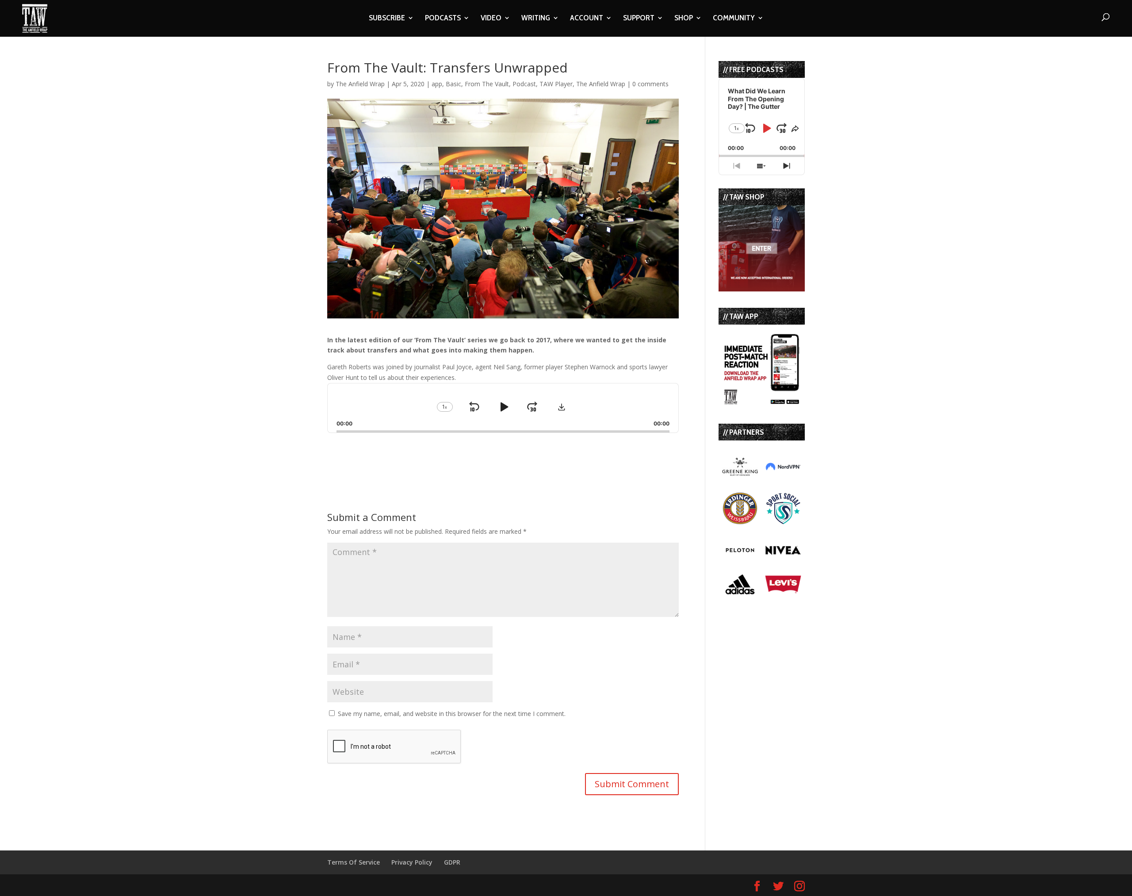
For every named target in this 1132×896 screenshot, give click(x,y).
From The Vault (487, 84)
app (437, 84)
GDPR (452, 862)
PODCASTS (443, 19)
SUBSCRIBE (387, 19)
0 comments (650, 84)
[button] (561, 407)
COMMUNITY (734, 19)
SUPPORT (638, 19)
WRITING (535, 19)
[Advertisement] (430, 455)
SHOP (683, 19)
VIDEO (491, 19)
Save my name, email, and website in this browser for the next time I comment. (452, 713)
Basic (453, 84)
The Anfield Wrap (360, 84)
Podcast (524, 84)
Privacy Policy (411, 862)
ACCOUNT (586, 19)
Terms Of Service (353, 862)
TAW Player (556, 84)
